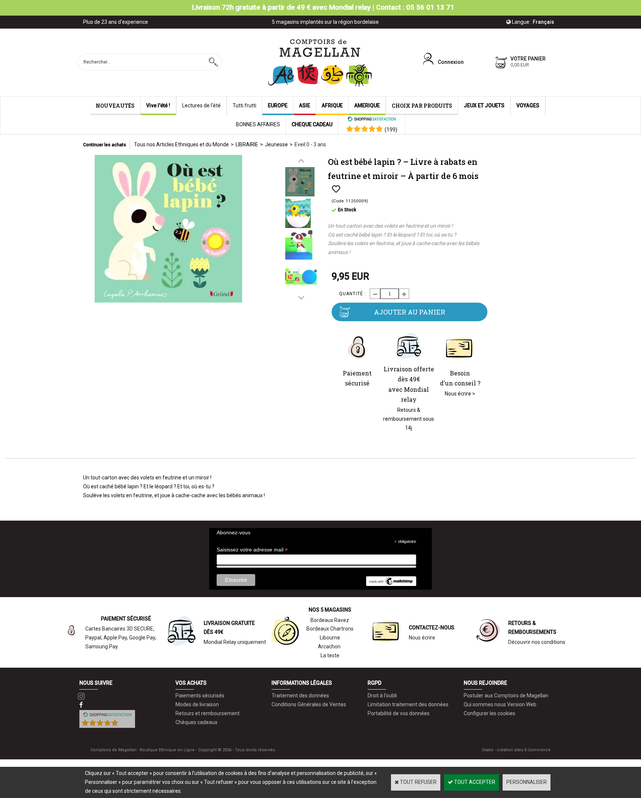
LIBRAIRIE (247, 144)
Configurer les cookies (489, 713)
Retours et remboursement (207, 713)
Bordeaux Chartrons (330, 629)
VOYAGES (527, 105)
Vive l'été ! (158, 105)
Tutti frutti (244, 105)
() (391, 130)
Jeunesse (276, 144)
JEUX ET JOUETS (484, 105)
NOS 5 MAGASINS (330, 610)
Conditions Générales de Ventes (309, 704)
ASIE (304, 105)
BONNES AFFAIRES (258, 124)
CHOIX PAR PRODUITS (422, 105)
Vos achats (191, 683)
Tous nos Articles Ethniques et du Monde (181, 144)
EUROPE (277, 105)
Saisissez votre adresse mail (252, 549)
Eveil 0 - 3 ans (310, 144)
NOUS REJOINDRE (485, 683)
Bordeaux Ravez (329, 620)
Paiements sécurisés (199, 695)
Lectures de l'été (201, 105)
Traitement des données (300, 695)
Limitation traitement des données (408, 704)
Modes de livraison (197, 704)
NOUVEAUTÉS (115, 105)
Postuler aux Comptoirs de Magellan (506, 695)
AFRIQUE (332, 105)
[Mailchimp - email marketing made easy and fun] (391, 584)
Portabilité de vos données (399, 713)
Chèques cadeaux (196, 722)
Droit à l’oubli (382, 695)
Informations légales (302, 683)
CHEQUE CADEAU (312, 124)
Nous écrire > (460, 394)
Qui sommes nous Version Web (500, 704)
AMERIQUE (367, 105)
